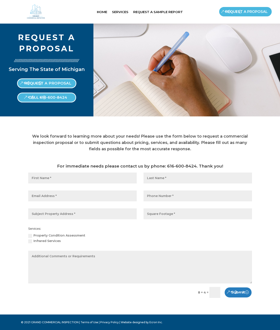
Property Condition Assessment (59, 235)
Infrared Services (47, 241)
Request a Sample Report (158, 12)
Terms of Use (89, 322)
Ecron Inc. (156, 322)
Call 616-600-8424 (47, 97)
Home (102, 12)
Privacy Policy (109, 322)
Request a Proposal (246, 12)
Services (120, 12)
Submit (238, 292)
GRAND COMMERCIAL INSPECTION (55, 322)
